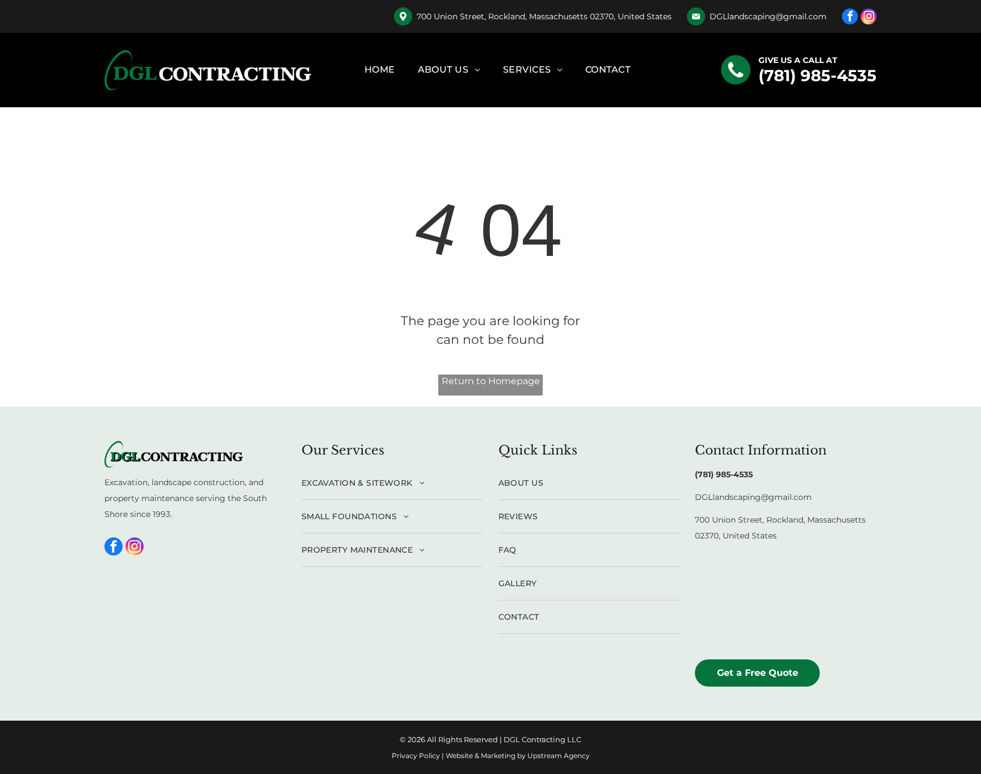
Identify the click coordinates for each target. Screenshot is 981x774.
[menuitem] (379, 70)
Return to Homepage (491, 381)
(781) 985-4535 (817, 75)
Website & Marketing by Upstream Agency (518, 755)
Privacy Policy (416, 755)
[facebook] (850, 18)
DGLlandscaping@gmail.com (768, 16)
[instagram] (869, 18)
